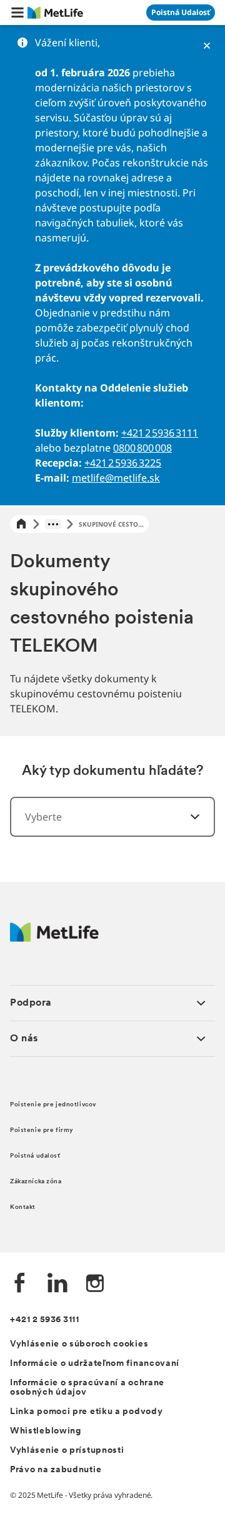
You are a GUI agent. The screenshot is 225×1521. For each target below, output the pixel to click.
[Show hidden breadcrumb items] (53, 524)
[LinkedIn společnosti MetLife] (58, 1284)
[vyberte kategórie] (187, 817)
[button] (17, 12)
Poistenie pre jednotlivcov (53, 1104)
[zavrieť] (207, 46)
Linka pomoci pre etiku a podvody (86, 1412)
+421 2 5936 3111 (159, 433)
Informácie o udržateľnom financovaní (94, 1363)
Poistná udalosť (35, 1156)
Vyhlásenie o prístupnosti (67, 1450)
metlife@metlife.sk (116, 478)
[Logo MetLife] (54, 938)
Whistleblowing (45, 1431)
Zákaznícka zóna (36, 1181)
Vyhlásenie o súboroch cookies (79, 1344)
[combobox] (112, 817)
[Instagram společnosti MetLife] (95, 1284)
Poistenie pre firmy (42, 1130)
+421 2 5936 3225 (122, 463)
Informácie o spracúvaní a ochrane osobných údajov (87, 1387)
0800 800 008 (142, 448)
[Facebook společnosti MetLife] (20, 1284)
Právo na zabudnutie (55, 1470)
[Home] (21, 524)
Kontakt (23, 1207)
